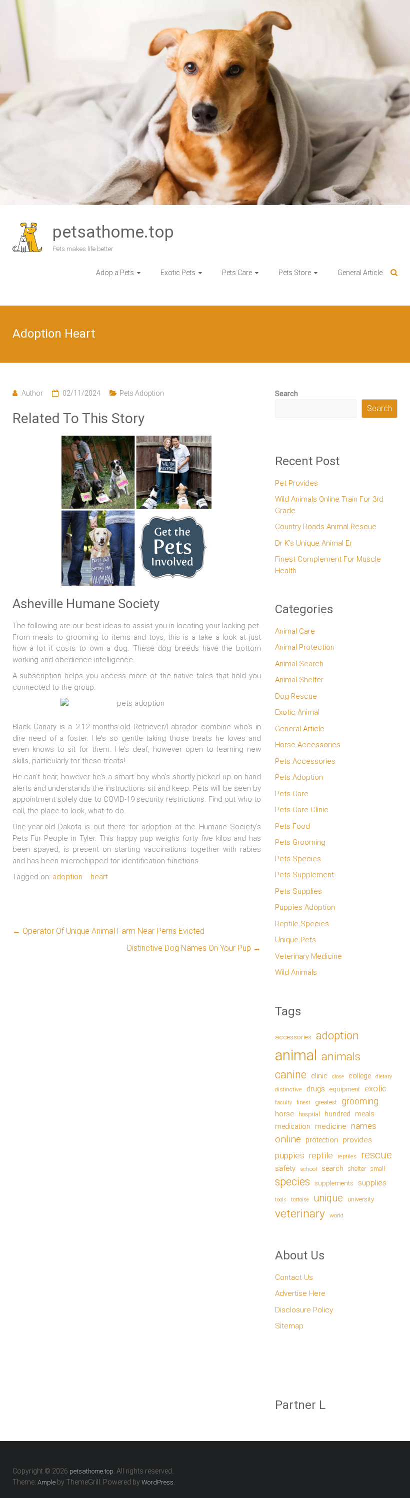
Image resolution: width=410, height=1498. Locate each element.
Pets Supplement (304, 874)
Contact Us (294, 1277)
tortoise (300, 1199)
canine (290, 1074)
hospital (309, 1114)
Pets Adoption (142, 393)
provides (357, 1139)
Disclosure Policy (304, 1309)
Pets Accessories (305, 761)
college (359, 1076)
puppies (289, 1155)
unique (328, 1198)
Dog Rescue (296, 696)
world (337, 1215)
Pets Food (292, 826)
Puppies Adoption (305, 907)
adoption (67, 876)
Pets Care (237, 273)
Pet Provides (296, 483)
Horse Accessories (307, 744)
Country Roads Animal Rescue (325, 526)
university (361, 1199)
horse (284, 1113)
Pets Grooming (300, 842)
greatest (326, 1102)
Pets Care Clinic (301, 809)
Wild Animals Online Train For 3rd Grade (329, 505)
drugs (315, 1088)
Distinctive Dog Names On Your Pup (194, 948)
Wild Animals (296, 972)
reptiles (347, 1156)
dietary (384, 1076)
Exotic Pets (178, 273)
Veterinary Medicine (308, 956)
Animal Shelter (299, 679)
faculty (283, 1102)
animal (296, 1055)
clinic (319, 1076)
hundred (337, 1114)
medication (292, 1126)
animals (341, 1056)
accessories (293, 1037)
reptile (321, 1155)
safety (285, 1168)
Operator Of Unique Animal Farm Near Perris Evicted (108, 931)
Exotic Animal (297, 712)
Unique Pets (295, 939)
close (338, 1076)
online (288, 1139)
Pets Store (294, 273)
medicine (330, 1126)
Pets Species (298, 858)
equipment (345, 1089)
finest (303, 1102)
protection (322, 1140)
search (333, 1168)
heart (99, 876)
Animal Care (295, 631)
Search (286, 393)
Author (32, 393)
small (377, 1168)
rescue (376, 1154)
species (292, 1181)
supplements (334, 1183)
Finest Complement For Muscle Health (328, 565)
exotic (375, 1088)
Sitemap (289, 1325)
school (308, 1168)
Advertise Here (300, 1293)
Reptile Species (302, 923)
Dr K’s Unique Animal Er (313, 543)
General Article (360, 273)
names (363, 1126)
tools (280, 1199)
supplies (372, 1182)
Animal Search (299, 663)
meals (364, 1114)
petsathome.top (113, 232)
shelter (357, 1168)
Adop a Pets (115, 273)
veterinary (300, 1213)
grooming (360, 1101)
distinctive (288, 1089)
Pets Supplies (298, 891)
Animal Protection (304, 647)
